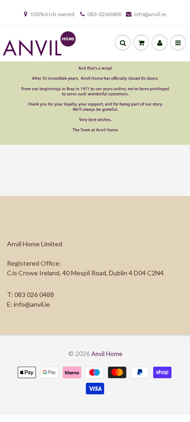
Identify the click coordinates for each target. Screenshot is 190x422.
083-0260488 (104, 14)
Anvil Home (106, 353)
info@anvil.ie (150, 14)
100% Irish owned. (53, 14)
